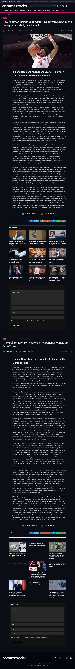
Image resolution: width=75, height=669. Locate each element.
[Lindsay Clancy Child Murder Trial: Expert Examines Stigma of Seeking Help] (17, 235)
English (19, 1)
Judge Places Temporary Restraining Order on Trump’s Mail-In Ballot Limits (16, 261)
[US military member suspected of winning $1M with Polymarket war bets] (17, 547)
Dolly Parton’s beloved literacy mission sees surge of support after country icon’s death (37, 261)
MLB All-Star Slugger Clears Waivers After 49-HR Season (16, 278)
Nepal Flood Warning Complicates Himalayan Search (37, 583)
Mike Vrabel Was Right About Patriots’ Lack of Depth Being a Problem (57, 261)
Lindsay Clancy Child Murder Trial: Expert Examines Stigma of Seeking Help (17, 243)
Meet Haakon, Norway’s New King (17, 563)
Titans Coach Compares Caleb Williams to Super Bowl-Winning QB (37, 279)
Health (34, 10)
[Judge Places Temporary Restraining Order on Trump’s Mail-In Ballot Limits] (17, 253)
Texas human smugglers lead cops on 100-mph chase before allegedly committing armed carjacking (57, 595)
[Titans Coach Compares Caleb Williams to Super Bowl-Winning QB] (37, 270)
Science (44, 10)
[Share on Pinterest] (64, 31)
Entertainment (29, 10)
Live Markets (12, 1)
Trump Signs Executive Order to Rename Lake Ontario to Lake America (57, 564)
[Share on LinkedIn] (66, 31)
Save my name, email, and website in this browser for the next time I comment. (30, 320)
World (57, 10)
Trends (62, 10)
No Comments (23, 30)
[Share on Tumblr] (68, 31)
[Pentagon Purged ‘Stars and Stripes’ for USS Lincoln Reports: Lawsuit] (57, 235)
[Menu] (3, 10)
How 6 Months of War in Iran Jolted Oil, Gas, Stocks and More (37, 544)
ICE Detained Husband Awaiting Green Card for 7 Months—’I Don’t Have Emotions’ (57, 279)
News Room (8, 30)
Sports (48, 10)
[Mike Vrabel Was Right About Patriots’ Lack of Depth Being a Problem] (57, 253)
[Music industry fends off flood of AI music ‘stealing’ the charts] (37, 235)
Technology (22, 10)
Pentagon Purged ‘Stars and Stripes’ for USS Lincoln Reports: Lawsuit (57, 243)
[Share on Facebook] (59, 31)
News (6, 10)
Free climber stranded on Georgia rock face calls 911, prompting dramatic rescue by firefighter (57, 556)
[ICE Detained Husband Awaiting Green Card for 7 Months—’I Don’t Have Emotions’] (57, 270)
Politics (16, 10)
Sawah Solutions (49, 663)
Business (11, 10)
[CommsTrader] (15, 6)
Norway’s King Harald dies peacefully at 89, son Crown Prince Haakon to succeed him (17, 594)
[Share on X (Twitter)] (61, 31)
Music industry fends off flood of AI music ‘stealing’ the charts (37, 242)
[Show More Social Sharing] (71, 31)
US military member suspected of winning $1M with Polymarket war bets (17, 555)
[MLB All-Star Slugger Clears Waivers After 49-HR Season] (17, 270)
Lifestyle (39, 10)
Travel (52, 10)
